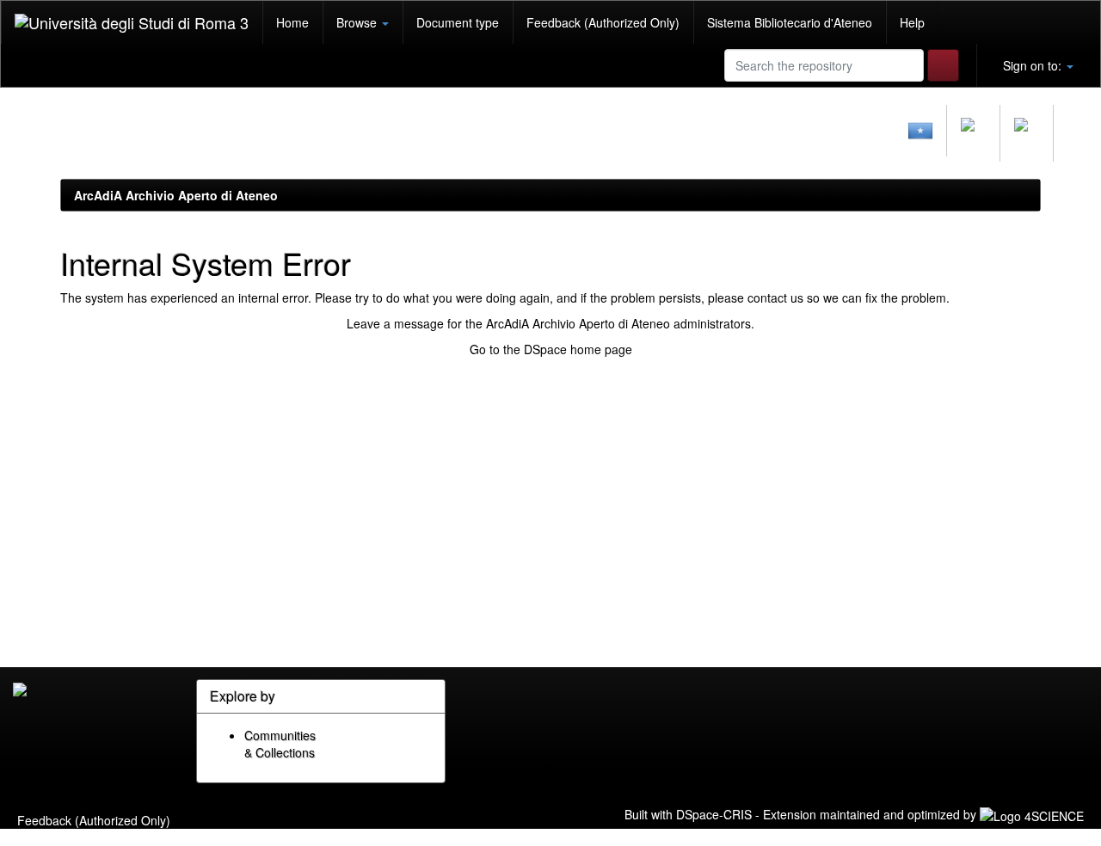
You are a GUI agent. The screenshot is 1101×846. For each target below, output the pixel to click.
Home (292, 22)
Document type (457, 22)
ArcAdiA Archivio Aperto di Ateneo (176, 195)
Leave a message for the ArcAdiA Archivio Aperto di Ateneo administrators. (550, 323)
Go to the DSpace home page (551, 349)
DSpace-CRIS (714, 814)
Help (912, 22)
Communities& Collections (280, 743)
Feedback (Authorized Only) (603, 22)
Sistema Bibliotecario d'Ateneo (789, 22)
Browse (358, 22)
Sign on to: (1032, 65)
